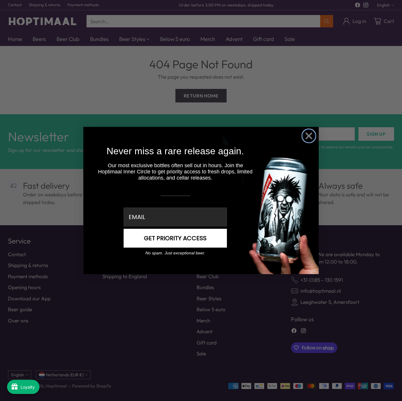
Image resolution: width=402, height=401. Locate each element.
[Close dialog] (308, 135)
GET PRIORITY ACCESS (175, 238)
